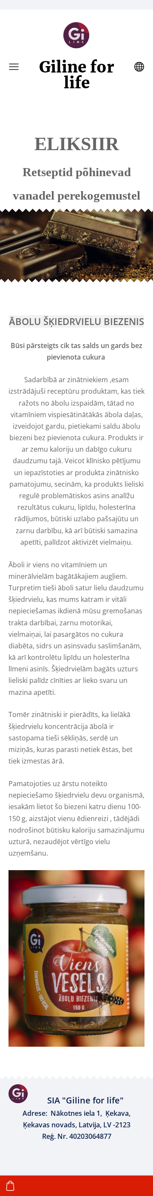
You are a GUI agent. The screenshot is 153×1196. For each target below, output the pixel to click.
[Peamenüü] (14, 66)
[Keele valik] (139, 66)
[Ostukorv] (10, 1186)
